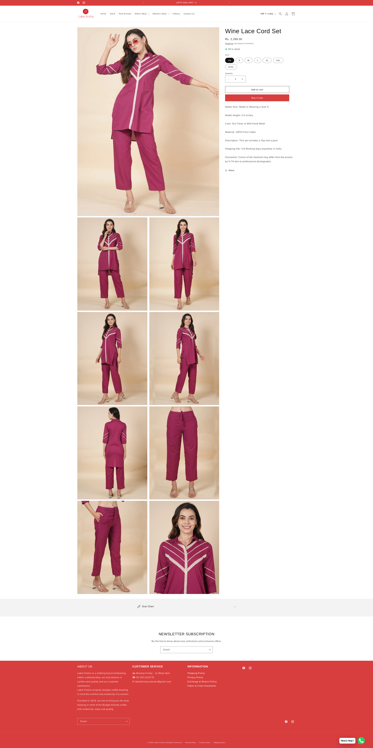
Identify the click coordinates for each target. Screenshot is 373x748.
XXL (278, 60)
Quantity (229, 73)
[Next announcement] (229, 3)
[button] (142, 14)
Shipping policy (219, 742)
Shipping (229, 43)
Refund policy (190, 742)
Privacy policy (205, 742)
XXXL (231, 67)
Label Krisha (159, 742)
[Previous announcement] (144, 3)
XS (229, 60)
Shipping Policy (196, 673)
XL (267, 60)
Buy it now (257, 98)
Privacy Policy (195, 677)
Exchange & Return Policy (202, 681)
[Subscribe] (209, 649)
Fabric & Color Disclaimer (201, 686)
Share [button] (231, 170)
